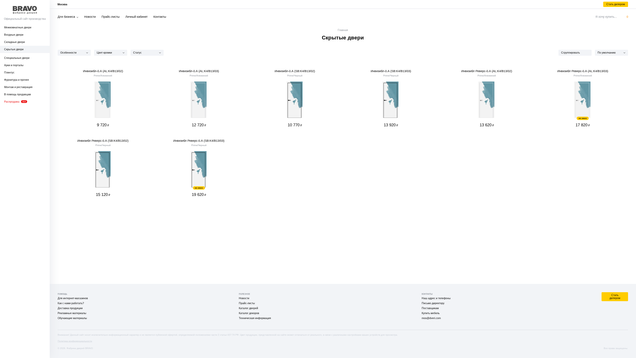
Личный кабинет (136, 16)
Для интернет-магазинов (73, 298)
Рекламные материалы (72, 313)
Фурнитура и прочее (16, 79)
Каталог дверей (248, 308)
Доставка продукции (70, 308)
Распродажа (15, 101)
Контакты (159, 16)
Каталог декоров (249, 313)
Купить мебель (431, 313)
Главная (343, 30)
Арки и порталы (14, 65)
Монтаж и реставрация (18, 87)
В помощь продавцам (17, 94)
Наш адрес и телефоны (436, 298)
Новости (90, 16)
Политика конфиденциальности (75, 341)
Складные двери (14, 42)
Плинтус (9, 72)
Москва (62, 4)
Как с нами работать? (71, 303)
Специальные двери (16, 58)
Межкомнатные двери (17, 27)
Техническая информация (255, 318)
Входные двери (13, 34)
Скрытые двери (14, 49)
